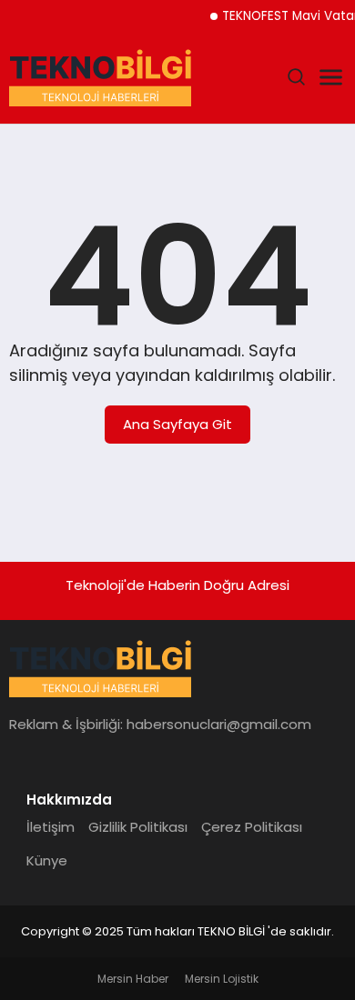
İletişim (50, 826)
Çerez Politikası (251, 826)
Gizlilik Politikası (138, 826)
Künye (46, 860)
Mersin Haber (132, 978)
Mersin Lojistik (222, 978)
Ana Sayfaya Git (177, 424)
